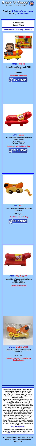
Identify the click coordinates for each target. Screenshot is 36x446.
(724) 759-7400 (21, 13)
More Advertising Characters (21, 29)
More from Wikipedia (18, 426)
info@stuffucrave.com (22, 11)
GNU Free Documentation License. (18, 433)
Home (6, 29)
